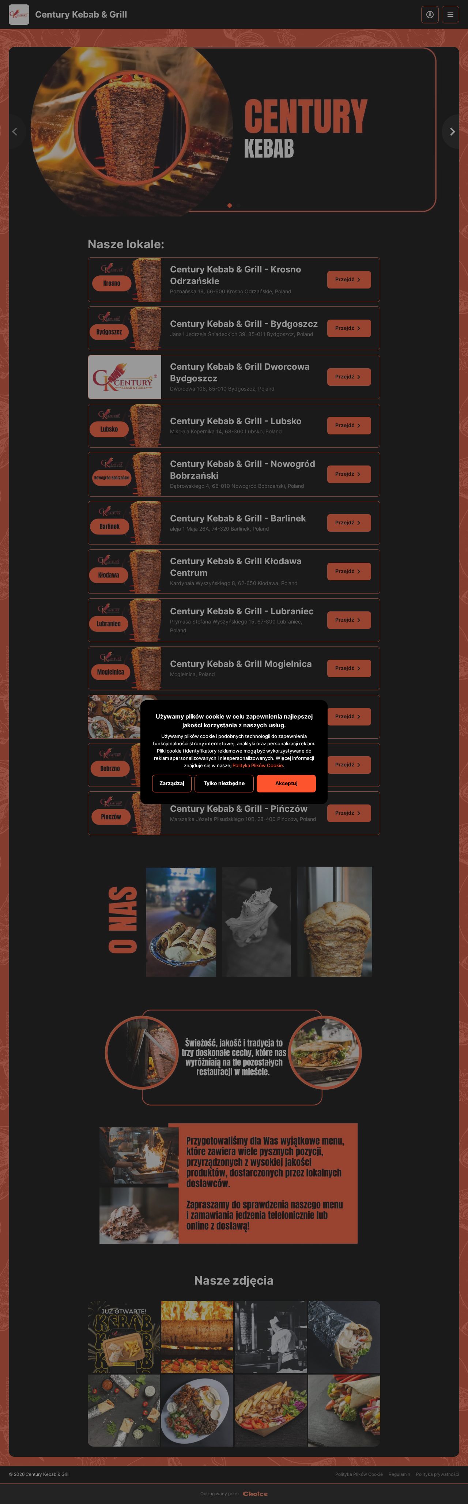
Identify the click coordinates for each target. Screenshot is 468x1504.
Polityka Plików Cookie (258, 765)
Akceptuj (286, 783)
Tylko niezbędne (224, 783)
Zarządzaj (171, 783)
